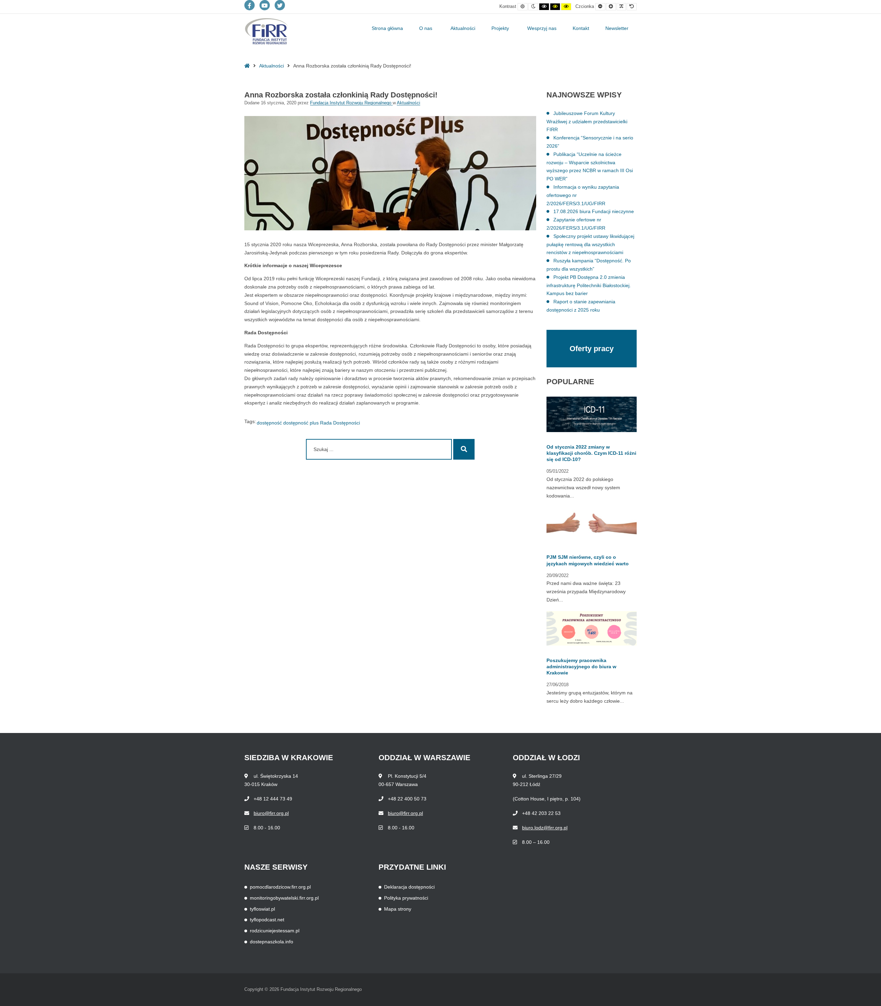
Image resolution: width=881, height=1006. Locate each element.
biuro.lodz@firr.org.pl (544, 827)
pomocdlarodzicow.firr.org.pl (280, 887)
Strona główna (387, 28)
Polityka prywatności (406, 898)
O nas (425, 28)
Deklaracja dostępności (409, 887)
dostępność (269, 423)
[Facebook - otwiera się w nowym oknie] (249, 5)
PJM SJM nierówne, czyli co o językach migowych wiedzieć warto (587, 560)
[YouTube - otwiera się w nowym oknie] (264, 5)
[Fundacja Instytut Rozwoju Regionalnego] (266, 31)
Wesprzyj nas (541, 28)
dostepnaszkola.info (271, 941)
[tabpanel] (588, 554)
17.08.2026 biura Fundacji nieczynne (593, 211)
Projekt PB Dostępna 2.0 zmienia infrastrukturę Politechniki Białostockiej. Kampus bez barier (588, 285)
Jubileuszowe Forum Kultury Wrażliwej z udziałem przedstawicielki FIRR (586, 122)
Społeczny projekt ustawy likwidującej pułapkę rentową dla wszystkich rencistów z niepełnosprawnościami (590, 244)
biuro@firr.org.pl (271, 813)
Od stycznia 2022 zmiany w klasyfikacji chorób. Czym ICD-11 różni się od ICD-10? (591, 453)
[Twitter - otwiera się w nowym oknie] (280, 5)
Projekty (500, 28)
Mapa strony (397, 909)
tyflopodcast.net (267, 919)
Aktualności (462, 28)
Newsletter (616, 28)
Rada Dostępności (340, 423)
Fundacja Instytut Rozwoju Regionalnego (351, 103)
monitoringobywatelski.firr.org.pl (284, 898)
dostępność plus (301, 423)
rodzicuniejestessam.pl (274, 930)
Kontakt (581, 28)
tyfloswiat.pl (262, 909)
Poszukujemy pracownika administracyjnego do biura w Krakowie (581, 666)
